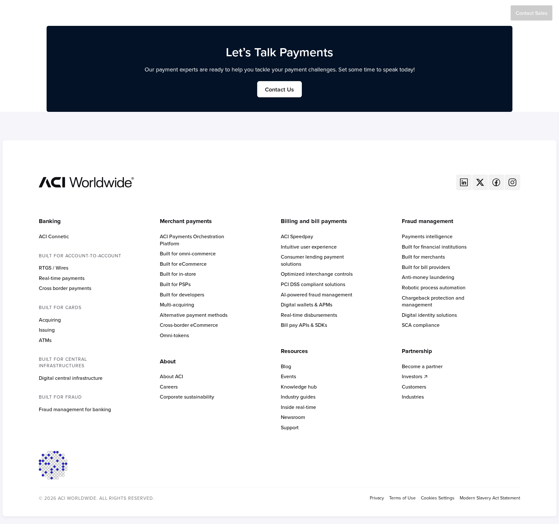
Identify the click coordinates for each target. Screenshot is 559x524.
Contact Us (279, 89)
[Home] (86, 182)
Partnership (323, 12)
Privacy (377, 498)
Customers (290, 12)
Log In (496, 12)
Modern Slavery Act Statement (490, 498)
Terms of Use (402, 498)
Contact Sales (531, 12)
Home (195, 12)
